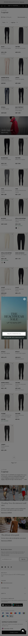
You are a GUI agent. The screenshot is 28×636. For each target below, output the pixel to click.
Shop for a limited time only (14, 333)
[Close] (24, 299)
